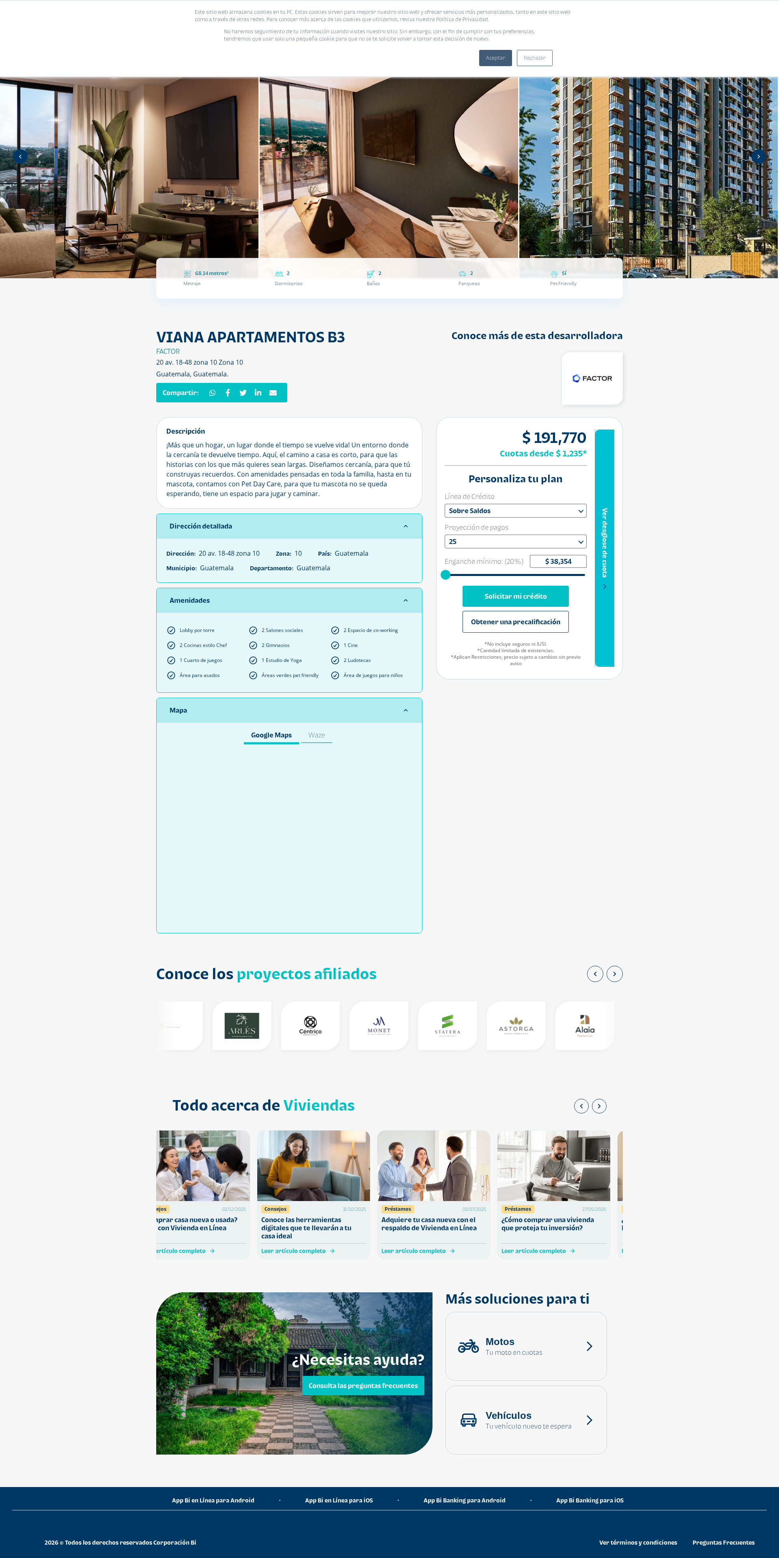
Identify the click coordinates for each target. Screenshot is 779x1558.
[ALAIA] (563, 1025)
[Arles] (220, 1025)
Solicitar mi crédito (516, 596)
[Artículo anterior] (581, 1106)
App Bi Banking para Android (465, 1500)
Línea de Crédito (470, 496)
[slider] (446, 574)
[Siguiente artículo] (599, 1106)
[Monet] (357, 1025)
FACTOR (168, 351)
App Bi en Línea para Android (213, 1500)
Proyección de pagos (476, 527)
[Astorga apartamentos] (494, 1025)
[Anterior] (20, 156)
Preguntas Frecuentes (724, 1542)
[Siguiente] (758, 156)
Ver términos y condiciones (638, 1542)
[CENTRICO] (289, 1025)
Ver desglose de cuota (605, 543)
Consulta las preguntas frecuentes (363, 1386)
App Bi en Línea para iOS (339, 1500)
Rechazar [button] (535, 58)
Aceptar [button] (495, 58)
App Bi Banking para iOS (590, 1500)
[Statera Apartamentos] (426, 1025)
